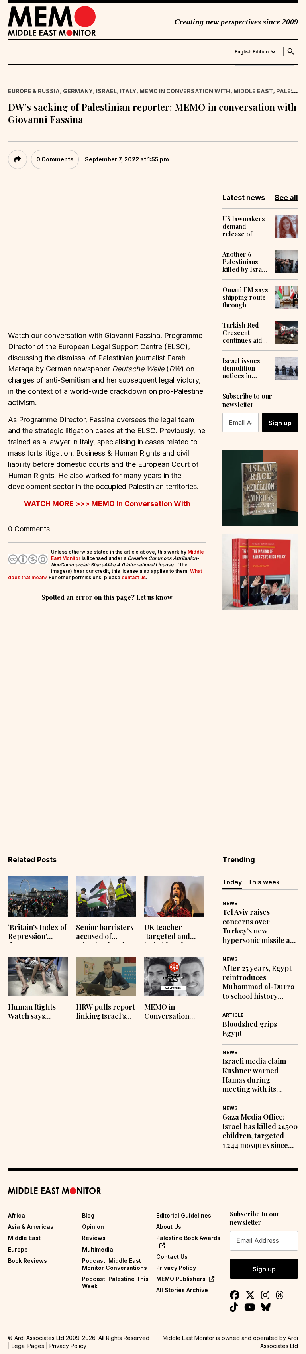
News (229, 903)
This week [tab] (264, 882)
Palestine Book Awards (188, 1237)
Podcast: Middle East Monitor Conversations (114, 1264)
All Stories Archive (182, 1290)
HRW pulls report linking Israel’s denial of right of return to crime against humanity (105, 1012)
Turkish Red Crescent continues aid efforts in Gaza (244, 332)
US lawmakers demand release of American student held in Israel (244, 226)
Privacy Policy (176, 1267)
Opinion (93, 1226)
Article (233, 1015)
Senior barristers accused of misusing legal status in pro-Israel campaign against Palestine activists (104, 933)
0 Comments (55, 159)
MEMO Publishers (181, 1278)
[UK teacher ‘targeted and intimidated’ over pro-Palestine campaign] (174, 896)
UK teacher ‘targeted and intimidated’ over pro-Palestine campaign (173, 933)
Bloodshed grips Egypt (249, 1029)
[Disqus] (107, 712)
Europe (18, 1249)
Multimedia (97, 1249)
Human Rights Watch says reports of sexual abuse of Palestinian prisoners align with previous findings (36, 1012)
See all (286, 197)
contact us (134, 577)
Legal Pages (28, 1345)
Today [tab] (232, 882)
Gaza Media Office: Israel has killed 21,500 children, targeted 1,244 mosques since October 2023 (260, 1131)
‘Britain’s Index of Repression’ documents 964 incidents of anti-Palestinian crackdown (37, 933)
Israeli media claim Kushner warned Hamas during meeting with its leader (254, 1075)
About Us (168, 1226)
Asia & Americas (30, 1226)
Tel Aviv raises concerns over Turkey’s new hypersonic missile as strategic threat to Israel (257, 926)
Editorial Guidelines (183, 1215)
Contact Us (172, 1256)
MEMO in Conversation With (184, 91)
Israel (106, 91)
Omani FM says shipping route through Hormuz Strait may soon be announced (245, 297)
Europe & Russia (34, 91)
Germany (78, 91)
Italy (128, 91)
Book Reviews (27, 1260)
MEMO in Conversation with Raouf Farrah (166, 1012)
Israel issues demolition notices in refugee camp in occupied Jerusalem (242, 368)
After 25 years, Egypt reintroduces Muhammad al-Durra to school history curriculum (258, 982)
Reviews (94, 1237)
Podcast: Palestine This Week (115, 1282)
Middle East (253, 91)
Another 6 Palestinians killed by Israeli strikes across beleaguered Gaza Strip (245, 261)
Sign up (280, 423)
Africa (16, 1215)
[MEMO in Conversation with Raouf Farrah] (174, 977)
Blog (88, 1215)
